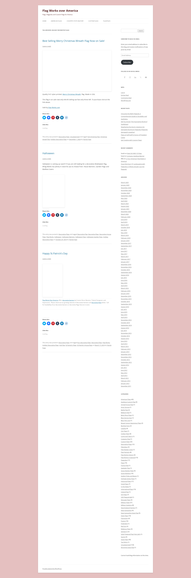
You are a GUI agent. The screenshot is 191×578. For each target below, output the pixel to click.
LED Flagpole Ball (126, 497)
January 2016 (125, 294)
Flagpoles (106, 21)
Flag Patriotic (125, 452)
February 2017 (125, 259)
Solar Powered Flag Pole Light (130, 534)
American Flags (56, 21)
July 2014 (124, 331)
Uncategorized (75, 137)
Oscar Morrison (126, 164)
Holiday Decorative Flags (59, 139)
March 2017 (125, 257)
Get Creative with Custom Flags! (131, 140)
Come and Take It (126, 436)
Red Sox (123, 526)
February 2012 (125, 381)
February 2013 (125, 349)
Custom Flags (93, 21)
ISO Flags (124, 495)
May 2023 (124, 198)
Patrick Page (87, 139)
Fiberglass (124, 447)
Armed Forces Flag (127, 405)
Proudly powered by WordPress (52, 569)
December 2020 (126, 212)
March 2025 (125, 182)
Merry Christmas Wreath (72, 94)
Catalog (123, 428)
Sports (123, 537)
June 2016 (124, 280)
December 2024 (126, 188)
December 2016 (126, 264)
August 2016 (125, 275)
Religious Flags (125, 529)
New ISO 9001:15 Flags (134, 153)
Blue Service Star (126, 418)
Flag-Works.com (54, 107)
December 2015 (126, 296)
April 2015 (124, 317)
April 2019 (124, 222)
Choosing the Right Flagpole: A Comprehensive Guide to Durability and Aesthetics (134, 116)
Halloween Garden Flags (94, 237)
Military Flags (125, 503)
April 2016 (124, 286)
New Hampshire (126, 510)
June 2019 (124, 220)
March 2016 (125, 288)
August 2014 (125, 328)
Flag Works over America (60, 11)
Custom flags (125, 442)
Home (44, 21)
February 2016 (125, 291)
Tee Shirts (124, 542)
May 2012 (124, 373)
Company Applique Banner (135, 156)
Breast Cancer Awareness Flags (131, 423)
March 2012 (125, 378)
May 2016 (124, 283)
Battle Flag (124, 410)
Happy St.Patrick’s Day (55, 253)
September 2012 (126, 362)
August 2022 (125, 206)
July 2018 (124, 230)
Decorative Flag (82, 234)
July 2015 (124, 309)
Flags (122, 463)
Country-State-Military (75, 21)
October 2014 (125, 323)
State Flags (124, 540)
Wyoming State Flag (127, 547)
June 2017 (124, 251)
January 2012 (125, 383)
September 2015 (126, 304)
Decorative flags (93, 234)
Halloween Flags (80, 237)
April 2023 (124, 201)
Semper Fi (124, 532)
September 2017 (126, 246)
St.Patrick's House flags (84, 345)
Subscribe (127, 62)
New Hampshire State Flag (129, 513)
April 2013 (124, 344)
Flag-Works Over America (50, 300)
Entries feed (125, 95)
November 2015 (126, 299)
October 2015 (125, 301)
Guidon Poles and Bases (129, 476)
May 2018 (124, 233)
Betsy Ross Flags (126, 415)
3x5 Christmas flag (94, 137)
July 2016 (124, 278)
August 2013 (125, 339)
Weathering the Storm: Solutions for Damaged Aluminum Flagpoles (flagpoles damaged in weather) (134, 129)
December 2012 (126, 354)
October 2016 (125, 270)
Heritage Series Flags (127, 479)
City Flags (124, 431)
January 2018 (125, 241)
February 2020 (125, 217)
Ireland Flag (125, 492)
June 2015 (124, 312)
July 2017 (124, 249)
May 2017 (124, 254)
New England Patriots (128, 508)
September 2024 (126, 196)
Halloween (48, 153)
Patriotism (124, 518)
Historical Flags (126, 481)
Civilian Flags (125, 434)
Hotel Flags (124, 484)
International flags (127, 489)
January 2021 (125, 209)
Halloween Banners (68, 237)
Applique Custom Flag (128, 402)
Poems (123, 521)
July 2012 (124, 368)
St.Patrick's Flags (71, 345)
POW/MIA (124, 524)
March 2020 (125, 214)
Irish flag (62, 345)
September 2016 (126, 272)
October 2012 (125, 360)
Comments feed (126, 98)
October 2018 (125, 227)
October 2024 (125, 193)
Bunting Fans (125, 426)
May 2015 (124, 315)
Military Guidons (126, 505)
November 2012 (126, 357)
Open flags (124, 516)
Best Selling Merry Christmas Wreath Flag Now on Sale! (73, 40)
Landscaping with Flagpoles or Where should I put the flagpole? (133, 166)
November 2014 (126, 320)
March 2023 (125, 204)
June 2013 (124, 341)
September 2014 (126, 325)
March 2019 (125, 225)
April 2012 (124, 376)
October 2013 (125, 336)
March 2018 (125, 235)
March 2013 (125, 346)
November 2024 (126, 190)
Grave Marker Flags (127, 471)
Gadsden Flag (125, 468)
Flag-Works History (127, 455)
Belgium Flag (125, 413)
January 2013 (125, 352)
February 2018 (125, 238)
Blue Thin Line (125, 421)
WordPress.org (126, 100)
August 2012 (125, 365)
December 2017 (126, 243)
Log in (123, 93)
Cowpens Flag (125, 439)
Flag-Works (50, 237)
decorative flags (96, 302)
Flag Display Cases (127, 450)
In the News (125, 487)
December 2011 (126, 386)
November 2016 (126, 267)
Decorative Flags (64, 137)
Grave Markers (126, 473)
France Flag (124, 465)
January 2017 (125, 262)
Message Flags (125, 500)
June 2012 (124, 370)
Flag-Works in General (128, 458)
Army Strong (125, 407)
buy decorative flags (84, 343)
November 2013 (126, 333)
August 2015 (125, 307)
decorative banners (68, 300)
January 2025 (125, 185)
